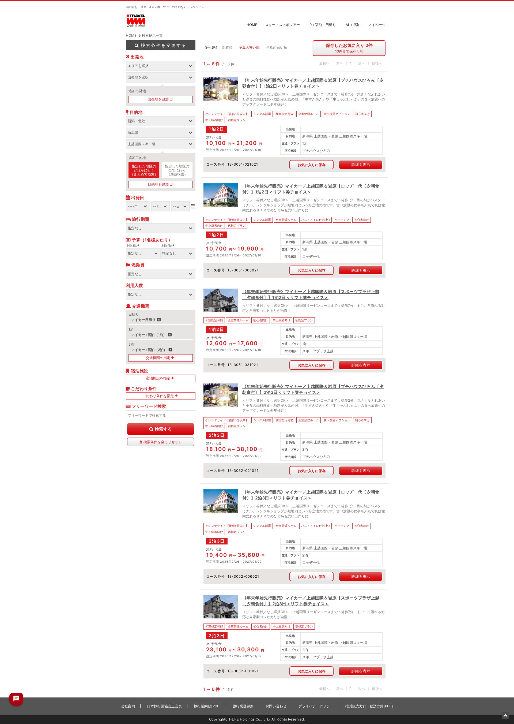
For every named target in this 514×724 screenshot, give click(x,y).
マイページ (377, 25)
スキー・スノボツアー (282, 25)
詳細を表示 (361, 164)
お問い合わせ (276, 706)
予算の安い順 (249, 47)
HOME (252, 25)
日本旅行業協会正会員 (164, 706)
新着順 (227, 47)
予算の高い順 (276, 47)
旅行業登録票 (243, 706)
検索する (163, 429)
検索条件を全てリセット (162, 442)
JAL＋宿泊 (352, 25)
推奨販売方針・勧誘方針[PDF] (369, 706)
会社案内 (128, 706)
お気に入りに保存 (312, 165)
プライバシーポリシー (315, 706)
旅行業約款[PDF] (207, 706)
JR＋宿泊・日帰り (322, 25)
